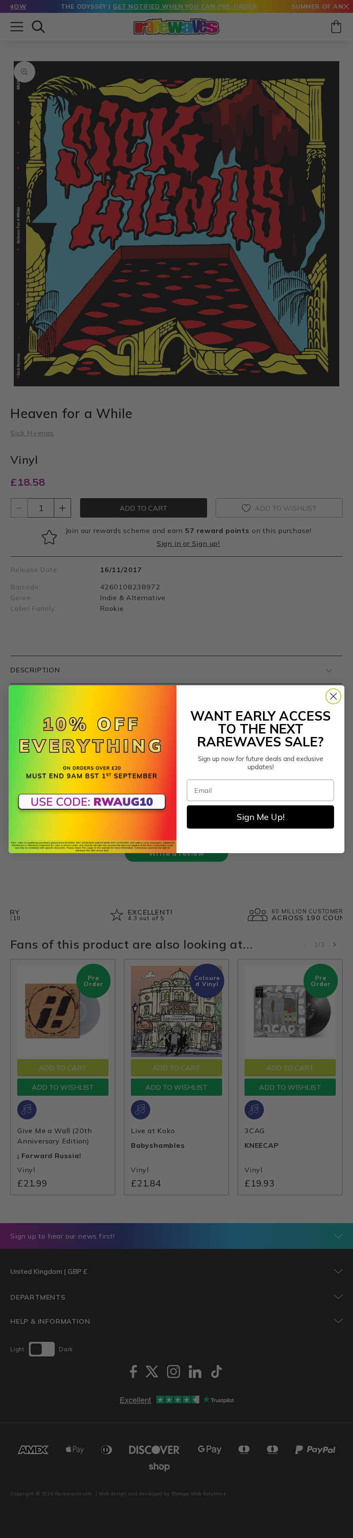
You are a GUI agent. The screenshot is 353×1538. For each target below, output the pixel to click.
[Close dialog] (333, 696)
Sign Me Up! (261, 816)
